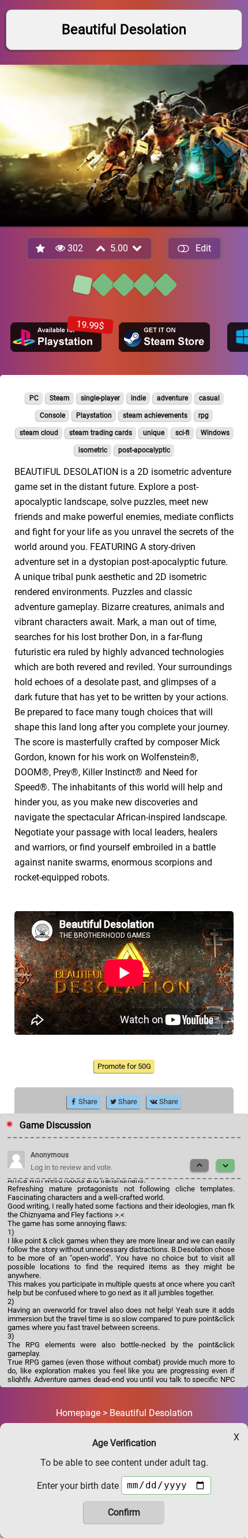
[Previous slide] (199, 1165)
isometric (92, 450)
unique (153, 433)
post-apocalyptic (144, 450)
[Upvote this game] (101, 248)
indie (138, 398)
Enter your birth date (78, 1485)
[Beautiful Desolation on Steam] (164, 337)
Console (52, 415)
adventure (172, 398)
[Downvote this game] (138, 248)
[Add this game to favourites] (41, 248)
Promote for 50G (124, 1066)
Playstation (94, 415)
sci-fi (182, 433)
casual (209, 398)
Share (87, 1101)
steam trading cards (100, 433)
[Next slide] (225, 1165)
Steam (60, 398)
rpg (203, 415)
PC (34, 398)
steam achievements (155, 415)
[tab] (82, 284)
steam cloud (39, 433)
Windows (215, 433)
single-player (100, 398)
